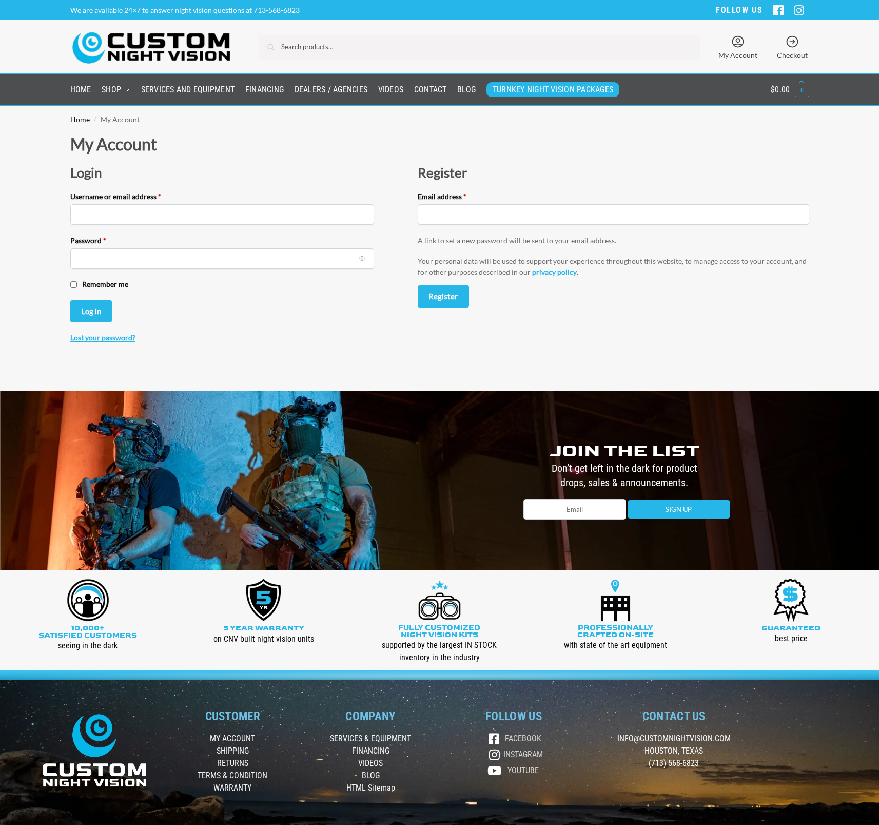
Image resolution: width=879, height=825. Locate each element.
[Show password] (362, 258)
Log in (91, 311)
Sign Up (679, 509)
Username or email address (130, 196)
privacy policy (554, 271)
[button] (790, 89)
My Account (737, 55)
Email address (456, 196)
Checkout (792, 55)
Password (102, 240)
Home (80, 120)
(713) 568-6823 (674, 763)
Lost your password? (102, 337)
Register (443, 296)
